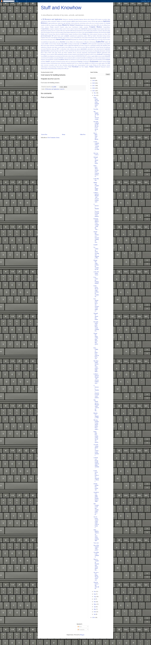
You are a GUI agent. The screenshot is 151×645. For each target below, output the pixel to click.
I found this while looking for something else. (96, 264)
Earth (91, 30)
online (68, 49)
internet (54, 39)
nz (60, 49)
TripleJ (80, 63)
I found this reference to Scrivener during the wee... (96, 237)
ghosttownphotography (46, 36)
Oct (95, 591)
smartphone (56, 59)
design (95, 29)
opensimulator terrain (91, 49)
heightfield (43, 37)
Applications (60, 23)
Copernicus (76, 29)
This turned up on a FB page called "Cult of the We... (96, 405)
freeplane (70, 34)
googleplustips (80, 36)
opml (60, 51)
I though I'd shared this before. (96, 160)
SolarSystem (73, 59)
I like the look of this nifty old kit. (96, 585)
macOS (81, 43)
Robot (63, 56)
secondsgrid (78, 58)
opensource (107, 49)
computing (56, 29)
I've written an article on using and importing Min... (96, 252)
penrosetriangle (89, 51)
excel (77, 32)
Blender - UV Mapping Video (96, 415)
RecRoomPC (100, 54)
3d (41, 19)
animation (81, 21)
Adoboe (49, 21)
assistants (97, 23)
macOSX (89, 43)
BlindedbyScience (79, 25)
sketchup (47, 59)
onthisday (72, 49)
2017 (93, 85)
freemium (66, 34)
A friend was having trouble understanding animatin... (96, 463)
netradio (97, 47)
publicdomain (105, 52)
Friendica (84, 34)
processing (79, 52)
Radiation (75, 54)
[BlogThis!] (62, 87)
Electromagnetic (47, 32)
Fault (102, 32)
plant (53, 52)
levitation (51, 43)
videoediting (64, 65)
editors (42, 32)
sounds (83, 59)
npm (55, 49)
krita (69, 42)
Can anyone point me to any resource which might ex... (96, 305)
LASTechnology (92, 42)
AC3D (96, 19)
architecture (76, 23)
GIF (52, 36)
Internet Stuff (60, 39)
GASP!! (96, 245)
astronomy (101, 23)
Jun (95, 601)
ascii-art (93, 23)
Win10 (69, 66)
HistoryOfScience (78, 37)
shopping (103, 58)
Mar (95, 609)
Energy (65, 32)
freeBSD (62, 34)
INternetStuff (73, 39)
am (61, 21)
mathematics (52, 45)
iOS (79, 39)
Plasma (59, 52)
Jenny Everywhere (106, 39)
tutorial (86, 63)
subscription (52, 61)
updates (103, 63)
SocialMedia (61, 59)
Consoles (68, 29)
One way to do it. (96, 153)
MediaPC (61, 45)
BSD (98, 25)
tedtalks (100, 61)
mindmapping (93, 45)
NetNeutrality (92, 47)
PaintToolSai (71, 51)
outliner (67, 51)
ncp (88, 47)
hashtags (108, 36)
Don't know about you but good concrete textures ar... (96, 171)
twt (89, 63)
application (100, 21)
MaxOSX (57, 45)
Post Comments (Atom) (53, 137)
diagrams (102, 29)
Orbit (63, 51)
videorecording (71, 65)
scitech (42, 58)
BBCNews (49, 25)
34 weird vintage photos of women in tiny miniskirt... (96, 450)
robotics (69, 56)
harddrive (95, 36)
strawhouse (43, 61)
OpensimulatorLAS (101, 49)
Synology (63, 61)
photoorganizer (103, 51)
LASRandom (86, 42)
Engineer (68, 32)
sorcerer (77, 59)
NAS (79, 47)
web (98, 65)
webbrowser (103, 65)
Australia (108, 23)
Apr (95, 606)
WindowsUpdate (44, 68)
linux (62, 43)
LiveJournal (74, 43)
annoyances (85, 21)
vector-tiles (46, 65)
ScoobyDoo (51, 58)
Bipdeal (53, 25)
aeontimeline (53, 21)
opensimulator (84, 49)
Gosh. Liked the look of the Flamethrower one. (96, 102)
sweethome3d (58, 61)
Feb (95, 611)
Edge (104, 30)
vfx (58, 65)
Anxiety (89, 21)
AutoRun (43, 25)
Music (76, 47)
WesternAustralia (60, 66)
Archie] (72, 23)
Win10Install (75, 66)
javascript (100, 39)
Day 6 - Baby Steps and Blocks (96, 136)
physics (42, 52)
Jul (95, 599)
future (88, 34)
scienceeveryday (101, 56)
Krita (71, 42)
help (52, 37)
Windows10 (97, 66)
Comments (81, 629)
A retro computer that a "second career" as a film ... (96, 146)
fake (100, 32)
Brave (95, 25)
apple (96, 21)
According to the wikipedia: (96, 554)
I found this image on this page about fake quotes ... (96, 339)
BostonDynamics (87, 25)
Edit (106, 30)
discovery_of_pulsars (56, 30)
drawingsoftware (79, 30)
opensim (78, 49)
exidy (83, 32)
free (59, 34)
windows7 (108, 66)
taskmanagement (73, 61)
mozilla (59, 47)
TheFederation (64, 63)
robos (61, 56)
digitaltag (49, 30)
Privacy (74, 52)
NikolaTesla (48, 49)
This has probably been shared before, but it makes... (96, 424)
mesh (69, 45)
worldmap (59, 68)
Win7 (83, 66)
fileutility (105, 32)
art (90, 23)
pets (93, 51)
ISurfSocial (93, 39)
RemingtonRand (106, 54)
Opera (57, 51)
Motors (56, 47)
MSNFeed (70, 47)
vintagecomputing (81, 65)
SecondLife (73, 58)
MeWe (72, 45)
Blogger (82, 634)
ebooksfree (95, 30)
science (96, 56)
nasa (81, 47)
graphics (85, 36)
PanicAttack (77, 51)
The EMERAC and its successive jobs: (96, 115)
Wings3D (50, 68)
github (55, 36)
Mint (102, 45)
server (94, 58)
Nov (95, 95)
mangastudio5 (94, 43)
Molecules (49, 47)
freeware (80, 34)
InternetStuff (68, 39)
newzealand (43, 49)
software (66, 59)
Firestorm (50, 34)
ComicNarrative (75, 27)
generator (95, 34)
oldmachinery (64, 49)
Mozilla (63, 47)
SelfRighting (89, 58)
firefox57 (46, 34)
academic (100, 19)
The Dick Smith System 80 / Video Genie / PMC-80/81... (96, 366)
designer (98, 29)
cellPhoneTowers (106, 25)
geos (103, 34)
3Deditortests (65, 19)
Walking (94, 65)
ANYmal (93, 21)
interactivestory (44, 39)
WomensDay (54, 68)
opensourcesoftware (45, 51)
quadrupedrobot (60, 54)
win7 (80, 66)
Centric (42, 27)
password (82, 51)
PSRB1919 (99, 52)
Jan (95, 614)
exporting (86, 32)
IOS (81, 39)
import (96, 37)
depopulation (90, 29)
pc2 (84, 51)
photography (97, 51)
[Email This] (60, 87)
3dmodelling (76, 19)
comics (81, 27)
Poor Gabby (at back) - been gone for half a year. (96, 353)
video (61, 65)
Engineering (73, 32)
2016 (93, 88)
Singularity (43, 59)
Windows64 (103, 66)
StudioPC (48, 61)
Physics (46, 52)
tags (69, 61)
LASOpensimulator (79, 42)
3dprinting (81, 19)
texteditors (48, 63)
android (73, 21)
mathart (47, 45)
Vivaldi (86, 65)
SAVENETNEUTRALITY (81, 56)
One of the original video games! (96, 547)
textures (58, 63)
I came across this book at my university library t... (96, 476)
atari (105, 23)
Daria (80, 29)
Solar (70, 59)
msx (73, 47)
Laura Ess (100, 41)
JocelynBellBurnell (45, 42)
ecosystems (100, 30)
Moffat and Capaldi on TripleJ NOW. (96, 186)
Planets (49, 52)
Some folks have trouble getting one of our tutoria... (96, 437)
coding (66, 27)
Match (42, 45)
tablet (67, 61)
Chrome (51, 27)
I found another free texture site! (96, 487)
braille (92, 25)
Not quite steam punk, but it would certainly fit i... (96, 326)
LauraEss (43, 43)
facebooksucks (96, 32)
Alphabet (58, 21)
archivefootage (83, 23)
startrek (103, 59)
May (95, 604)
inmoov (108, 37)
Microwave (87, 45)
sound (81, 59)
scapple (92, 56)
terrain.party (43, 63)
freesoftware (75, 34)
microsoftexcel (82, 45)
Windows (91, 66)
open (75, 49)
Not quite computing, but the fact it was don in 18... (96, 126)
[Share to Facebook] (65, 87)
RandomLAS (82, 54)
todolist (73, 63)
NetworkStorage (107, 47)
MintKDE (105, 45)
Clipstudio (62, 27)
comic (70, 27)
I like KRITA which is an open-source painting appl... (96, 535)
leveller (46, 43)
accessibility (104, 19)
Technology (80, 61)
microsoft (76, 45)
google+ (62, 36)
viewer (75, 65)
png (62, 52)
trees (78, 63)
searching (69, 58)
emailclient (57, 32)
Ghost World (107, 34)
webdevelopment (44, 66)
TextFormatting (54, 63)
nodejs (53, 49)
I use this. (96, 109)
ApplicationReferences (53, 23)
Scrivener (61, 58)
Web (100, 65)
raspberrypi (87, 54)
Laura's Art (107, 42)
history (64, 37)
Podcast (65, 52)
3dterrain (85, 19)
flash (57, 34)
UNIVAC (93, 63)
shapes (96, 58)
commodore (86, 27)
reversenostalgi (57, 56)
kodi (67, 42)
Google (58, 36)
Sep (95, 594)
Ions (77, 39)
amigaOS (64, 21)
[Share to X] (63, 87)
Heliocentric (48, 37)
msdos (66, 47)
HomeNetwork (91, 37)
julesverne (58, 42)
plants (56, 52)
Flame (54, 34)
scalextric (89, 56)
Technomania (94, 61)
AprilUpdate (68, 23)
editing (108, 30)
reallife (91, 54)
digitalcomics (107, 29)
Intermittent (50, 39)
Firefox (42, 34)
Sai (75, 56)
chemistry (47, 27)
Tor (75, 63)
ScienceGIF (107, 56)
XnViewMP (63, 68)
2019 (93, 80)
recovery (95, 54)
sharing (99, 58)
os (64, 51)
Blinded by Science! (68, 25)
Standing (100, 59)
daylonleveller (84, 29)
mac (78, 43)
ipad (83, 39)
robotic (66, 56)
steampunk (107, 59)
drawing (74, 30)
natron (83, 47)
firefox (108, 32)
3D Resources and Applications (52, 19)
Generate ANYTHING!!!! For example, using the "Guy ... (96, 224)
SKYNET (51, 59)
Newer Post (44, 134)
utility (42, 65)
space (86, 59)
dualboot (88, 30)
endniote (61, 32)
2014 (93, 617)
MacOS (85, 43)
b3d (45, 25)
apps (64, 23)
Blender (60, 25)
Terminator (104, 61)
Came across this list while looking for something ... (96, 291)
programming (84, 52)
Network (101, 47)
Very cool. (96, 543)
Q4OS (56, 54)
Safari (73, 56)
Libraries (55, 43)
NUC (58, 49)
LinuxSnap (70, 43)
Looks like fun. (96, 179)
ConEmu (60, 29)
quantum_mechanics (68, 54)
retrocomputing (50, 56)
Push (109, 52)
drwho (85, 30)
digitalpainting (44, 30)
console (64, 29)
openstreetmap (53, 51)
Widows (66, 66)
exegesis (80, 32)
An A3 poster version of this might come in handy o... (96, 522)
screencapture (56, 58)
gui (91, 36)
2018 (93, 83)
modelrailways (44, 47)
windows (86, 66)
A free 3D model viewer (96, 273)
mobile (108, 45)
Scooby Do (46, 58)
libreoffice (59, 43)
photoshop (108, 51)
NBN (86, 47)
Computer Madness (95, 27)
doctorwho (68, 30)
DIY (61, 30)
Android (76, 21)
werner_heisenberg (52, 66)
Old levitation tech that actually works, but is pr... (96, 509)
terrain (108, 61)
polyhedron (70, 52)
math (45, 45)
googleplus (66, 36)
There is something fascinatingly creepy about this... (96, 564)
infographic (104, 37)
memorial (66, 45)
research (42, 56)
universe (97, 63)
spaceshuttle (90, 59)
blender (56, 25)
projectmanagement (92, 52)
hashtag (104, 36)
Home (63, 134)
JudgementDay (52, 42)
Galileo (91, 34)
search (65, 58)
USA (106, 63)
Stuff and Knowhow (61, 7)
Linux (65, 43)
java (97, 39)
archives (87, 23)
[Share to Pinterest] (66, 87)
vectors (55, 65)
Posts (80, 626)
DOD (71, 30)
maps (105, 43)
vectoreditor (51, 65)
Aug (95, 596)
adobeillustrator (44, 21)
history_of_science (70, 37)
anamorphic (68, 21)
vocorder (90, 65)
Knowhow (62, 42)
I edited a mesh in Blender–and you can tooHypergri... (96, 197)
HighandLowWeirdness (58, 37)
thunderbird (69, 63)
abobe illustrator (91, 19)
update (100, 63)
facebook (90, 32)
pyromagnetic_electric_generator (47, 54)
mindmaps (98, 45)
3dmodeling (71, 19)
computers (52, 29)
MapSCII (108, 43)
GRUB (89, 36)
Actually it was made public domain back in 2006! (96, 496)
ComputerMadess (106, 27)
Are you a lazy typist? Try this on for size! (96, 576)
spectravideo (95, 59)
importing (100, 37)
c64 (102, 25)
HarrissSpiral (99, 36)
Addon (109, 19)
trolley (83, 63)
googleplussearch (73, 36)
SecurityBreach (84, 58)
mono (53, 47)
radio (78, 54)
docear (64, 30)
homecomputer (85, 37)
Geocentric (100, 34)
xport (67, 68)
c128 (100, 25)
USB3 (108, 63)
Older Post (82, 134)
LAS (74, 42)
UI (90, 63)
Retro (46, 56)
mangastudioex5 (100, 43)
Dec (95, 93)
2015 (93, 90)
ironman (89, 39)
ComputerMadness (45, 29)
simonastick (107, 58)
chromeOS (57, 27)
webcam (108, 65)
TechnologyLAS (86, 61)
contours (72, 29)
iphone (86, 39)
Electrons (53, 32)
